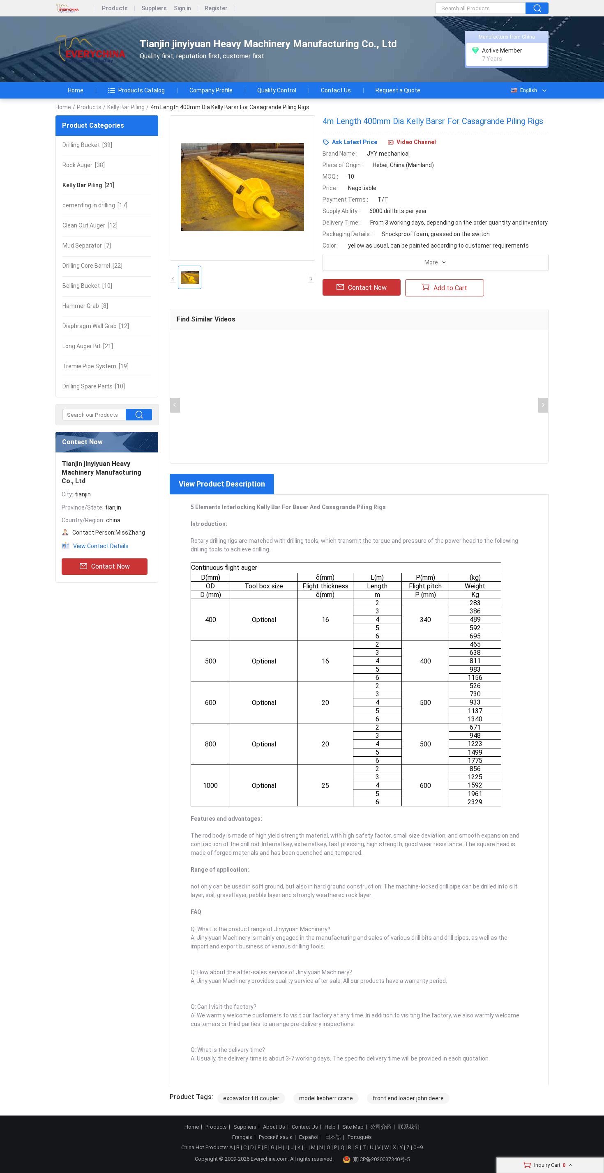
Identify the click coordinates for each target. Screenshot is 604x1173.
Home (75, 90)
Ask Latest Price (354, 142)
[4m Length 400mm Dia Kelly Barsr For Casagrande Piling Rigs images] (242, 188)
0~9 (418, 1147)
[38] (83, 165)
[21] (88, 185)
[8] (85, 306)
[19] (95, 366)
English (528, 90)
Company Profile (211, 90)
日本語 (333, 1137)
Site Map (353, 1127)
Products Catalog (141, 90)
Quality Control (276, 90)
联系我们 (409, 1127)
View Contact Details (101, 546)
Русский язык (276, 1137)
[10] (87, 285)
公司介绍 (381, 1127)
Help (330, 1127)
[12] (90, 225)
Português (360, 1137)
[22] (92, 265)
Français (242, 1137)
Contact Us (336, 90)
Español (308, 1137)
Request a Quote (398, 90)
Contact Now (110, 566)
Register (216, 8)
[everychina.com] (75, 8)
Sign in (182, 8)
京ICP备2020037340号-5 (381, 1159)
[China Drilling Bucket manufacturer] (90, 49)
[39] (87, 145)
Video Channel (416, 142)
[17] (94, 205)
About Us (274, 1127)
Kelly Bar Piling (126, 107)
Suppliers (154, 8)
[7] (86, 245)
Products (115, 8)
